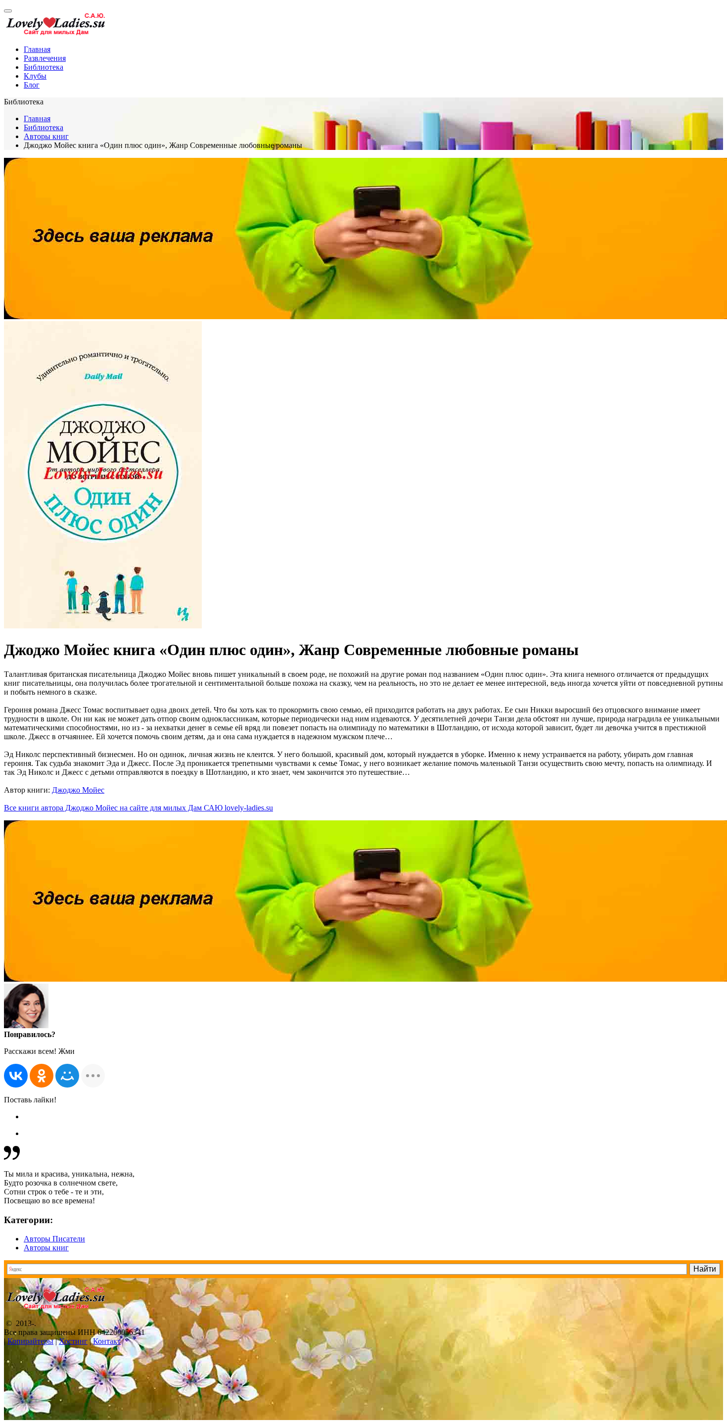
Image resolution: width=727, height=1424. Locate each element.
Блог (32, 85)
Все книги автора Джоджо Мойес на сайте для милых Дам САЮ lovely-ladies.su (138, 808)
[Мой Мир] (67, 1076)
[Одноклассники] (41, 1076)
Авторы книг (46, 136)
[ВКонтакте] (16, 1076)
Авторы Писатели (54, 1238)
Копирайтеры (30, 1341)
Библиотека (43, 67)
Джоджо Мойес (78, 790)
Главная (37, 49)
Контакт (107, 1341)
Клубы (35, 76)
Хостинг (73, 1341)
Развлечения (45, 58)
